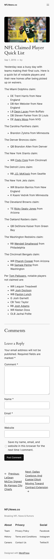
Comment (11, 364)
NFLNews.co (10, 4)
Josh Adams (21, 306)
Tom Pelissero (17, 275)
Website (9, 427)
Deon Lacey (21, 111)
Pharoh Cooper (24, 261)
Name (9, 399)
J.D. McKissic (22, 173)
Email (8, 413)
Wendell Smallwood (26, 243)
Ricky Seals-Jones (25, 208)
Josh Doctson (23, 290)
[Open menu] (48, 5)
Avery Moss (21, 119)
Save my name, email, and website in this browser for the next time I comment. (26, 446)
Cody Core (21, 160)
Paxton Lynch (23, 294)
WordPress (24, 553)
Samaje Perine (23, 265)
